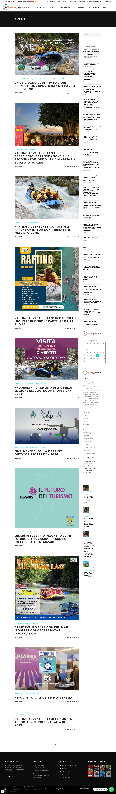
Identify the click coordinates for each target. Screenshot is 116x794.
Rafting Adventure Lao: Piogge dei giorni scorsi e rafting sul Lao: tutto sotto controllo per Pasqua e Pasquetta (92, 289)
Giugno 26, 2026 (87, 156)
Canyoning (86, 412)
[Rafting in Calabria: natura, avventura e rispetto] (102, 774)
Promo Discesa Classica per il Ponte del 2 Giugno (92, 238)
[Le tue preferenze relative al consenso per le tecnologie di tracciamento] (2, 791)
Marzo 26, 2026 (86, 304)
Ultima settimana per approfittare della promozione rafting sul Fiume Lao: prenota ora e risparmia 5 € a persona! (92, 103)
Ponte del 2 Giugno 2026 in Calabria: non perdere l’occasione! (92, 215)
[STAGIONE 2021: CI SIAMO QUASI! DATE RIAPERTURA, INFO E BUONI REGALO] (86, 510)
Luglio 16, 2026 (86, 120)
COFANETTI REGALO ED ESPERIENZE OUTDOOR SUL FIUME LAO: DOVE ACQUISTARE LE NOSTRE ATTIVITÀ (91, 151)
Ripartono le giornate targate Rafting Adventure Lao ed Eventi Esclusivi (92, 312)
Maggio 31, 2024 (19, 222)
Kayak (32, 79)
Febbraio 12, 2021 (88, 538)
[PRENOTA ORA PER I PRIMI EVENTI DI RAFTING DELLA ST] (108, 774)
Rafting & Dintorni (53, 79)
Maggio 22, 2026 (87, 219)
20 (94, 355)
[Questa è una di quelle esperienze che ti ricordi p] (102, 768)
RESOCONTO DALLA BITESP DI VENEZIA (43, 697)
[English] (28, 1)
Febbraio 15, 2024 (19, 532)
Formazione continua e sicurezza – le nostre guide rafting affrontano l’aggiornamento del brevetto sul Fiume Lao (91, 191)
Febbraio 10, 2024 (19, 623)
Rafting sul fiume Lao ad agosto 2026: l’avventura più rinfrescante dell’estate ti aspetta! (92, 90)
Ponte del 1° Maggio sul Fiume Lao (91, 246)
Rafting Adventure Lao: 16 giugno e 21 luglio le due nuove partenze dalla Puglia (46, 321)
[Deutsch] (32, 1)
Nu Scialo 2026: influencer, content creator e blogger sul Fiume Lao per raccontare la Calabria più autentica (92, 165)
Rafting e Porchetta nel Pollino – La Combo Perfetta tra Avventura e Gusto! (92, 257)
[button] (111, 789)
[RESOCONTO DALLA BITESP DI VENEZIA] (47, 668)
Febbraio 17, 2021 (88, 568)
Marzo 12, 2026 (86, 326)
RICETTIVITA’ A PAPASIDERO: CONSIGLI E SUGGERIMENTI (89, 574)
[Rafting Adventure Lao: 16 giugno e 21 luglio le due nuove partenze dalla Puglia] (47, 279)
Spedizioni (86, 450)
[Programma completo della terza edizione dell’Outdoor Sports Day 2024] (46, 359)
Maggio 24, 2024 (19, 314)
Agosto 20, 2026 (87, 57)
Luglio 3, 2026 (86, 142)
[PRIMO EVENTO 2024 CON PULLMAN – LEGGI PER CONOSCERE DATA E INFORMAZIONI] (47, 588)
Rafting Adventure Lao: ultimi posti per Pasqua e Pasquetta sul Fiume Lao (92, 301)
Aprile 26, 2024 (19, 447)
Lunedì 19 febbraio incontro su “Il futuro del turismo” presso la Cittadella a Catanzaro (43, 539)
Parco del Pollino (39, 79)
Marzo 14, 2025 (18, 79)
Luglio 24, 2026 (86, 109)
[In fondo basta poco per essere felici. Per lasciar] (108, 768)
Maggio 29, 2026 (87, 208)
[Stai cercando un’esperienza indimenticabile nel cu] (96, 774)
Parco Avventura (88, 439)
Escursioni (86, 418)
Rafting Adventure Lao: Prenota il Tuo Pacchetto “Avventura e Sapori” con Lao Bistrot (92, 205)
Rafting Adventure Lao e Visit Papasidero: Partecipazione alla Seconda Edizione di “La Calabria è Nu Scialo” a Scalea (46, 157)
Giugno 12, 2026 (87, 182)
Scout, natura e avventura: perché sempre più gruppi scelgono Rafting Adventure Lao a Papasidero (89, 75)
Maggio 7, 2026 (86, 240)
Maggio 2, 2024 (19, 383)
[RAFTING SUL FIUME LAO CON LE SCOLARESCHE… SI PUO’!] (86, 488)
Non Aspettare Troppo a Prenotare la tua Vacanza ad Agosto (92, 127)
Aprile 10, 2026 (86, 281)
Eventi (28, 79)
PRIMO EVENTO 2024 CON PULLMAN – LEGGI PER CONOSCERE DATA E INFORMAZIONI (43, 630)
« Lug (84, 364)
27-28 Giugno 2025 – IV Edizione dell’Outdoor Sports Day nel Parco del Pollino (45, 86)
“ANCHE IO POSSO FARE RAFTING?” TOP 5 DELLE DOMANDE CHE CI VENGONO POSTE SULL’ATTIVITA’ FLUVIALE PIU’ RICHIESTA (89, 549)
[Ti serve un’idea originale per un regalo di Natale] (90, 774)
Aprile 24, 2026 (86, 260)
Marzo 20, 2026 (86, 316)
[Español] (36, 1)
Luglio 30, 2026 (86, 94)
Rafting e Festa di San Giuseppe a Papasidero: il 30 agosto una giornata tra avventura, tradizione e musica (92, 53)
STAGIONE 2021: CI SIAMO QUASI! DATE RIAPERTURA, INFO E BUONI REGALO (89, 522)
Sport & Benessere (64, 79)
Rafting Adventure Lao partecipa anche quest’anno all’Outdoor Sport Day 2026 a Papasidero (92, 227)
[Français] (30, 1)
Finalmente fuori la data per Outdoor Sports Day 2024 (39, 452)
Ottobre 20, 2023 (19, 715)
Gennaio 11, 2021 (88, 492)
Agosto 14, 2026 (87, 66)
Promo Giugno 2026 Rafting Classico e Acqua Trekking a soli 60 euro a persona (92, 178)
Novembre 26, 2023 (20, 693)
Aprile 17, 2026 (86, 271)
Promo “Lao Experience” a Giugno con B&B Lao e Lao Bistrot (91, 267)
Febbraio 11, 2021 (88, 514)
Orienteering (87, 433)
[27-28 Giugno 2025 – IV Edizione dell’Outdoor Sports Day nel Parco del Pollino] (47, 54)
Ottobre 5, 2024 (19, 149)
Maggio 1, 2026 (86, 249)
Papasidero (31, 222)
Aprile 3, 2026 (86, 294)
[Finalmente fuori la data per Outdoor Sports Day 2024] (47, 426)
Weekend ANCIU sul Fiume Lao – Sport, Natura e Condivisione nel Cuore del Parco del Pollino (92, 117)
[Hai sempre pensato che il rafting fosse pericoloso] (96, 768)
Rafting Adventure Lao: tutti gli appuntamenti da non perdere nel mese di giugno (43, 230)
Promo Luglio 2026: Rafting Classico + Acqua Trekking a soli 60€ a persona (91, 138)
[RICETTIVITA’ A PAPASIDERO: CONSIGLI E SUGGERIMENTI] (86, 564)
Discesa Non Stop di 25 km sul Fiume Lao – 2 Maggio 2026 (91, 277)
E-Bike (25, 79)
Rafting (46, 79)
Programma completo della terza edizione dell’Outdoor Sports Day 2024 (43, 391)
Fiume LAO (86, 424)
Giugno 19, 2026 (87, 170)
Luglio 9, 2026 (86, 131)
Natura (85, 430)
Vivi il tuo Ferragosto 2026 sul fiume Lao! (91, 63)
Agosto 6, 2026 (86, 81)
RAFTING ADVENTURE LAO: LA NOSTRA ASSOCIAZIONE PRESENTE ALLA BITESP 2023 (43, 722)
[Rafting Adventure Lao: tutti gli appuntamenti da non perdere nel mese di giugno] (47, 197)
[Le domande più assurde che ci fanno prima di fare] (90, 768)
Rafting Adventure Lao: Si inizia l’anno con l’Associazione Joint (91, 323)
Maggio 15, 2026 (87, 232)
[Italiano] (34, 1)
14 (97, 352)
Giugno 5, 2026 (86, 197)
